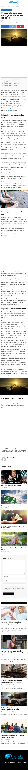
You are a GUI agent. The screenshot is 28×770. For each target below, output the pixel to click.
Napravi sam (4, 648)
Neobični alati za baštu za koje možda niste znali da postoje (11, 681)
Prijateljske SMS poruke (7, 9)
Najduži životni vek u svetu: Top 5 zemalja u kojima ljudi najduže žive (7, 450)
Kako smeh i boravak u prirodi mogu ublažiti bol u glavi (13, 736)
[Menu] (2, 2)
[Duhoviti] (14, 2)
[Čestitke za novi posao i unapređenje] (14, 477)
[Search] (26, 2)
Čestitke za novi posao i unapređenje (11, 485)
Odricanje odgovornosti (8, 762)
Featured (4, 677)
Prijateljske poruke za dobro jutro (10, 81)
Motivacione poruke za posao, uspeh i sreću (13, 506)
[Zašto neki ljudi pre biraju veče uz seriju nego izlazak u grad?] (14, 699)
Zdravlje (4, 619)
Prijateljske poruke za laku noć (10, 85)
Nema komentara (12, 22)
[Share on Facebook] (5, 26)
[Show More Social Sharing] (25, 26)
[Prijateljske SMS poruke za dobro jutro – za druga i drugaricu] (14, 517)
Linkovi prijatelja (21, 762)
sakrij (16, 79)
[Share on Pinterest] (20, 26)
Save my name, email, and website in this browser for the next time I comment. (13, 589)
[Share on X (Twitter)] (12, 26)
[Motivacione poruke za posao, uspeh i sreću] (14, 497)
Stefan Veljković (8, 21)
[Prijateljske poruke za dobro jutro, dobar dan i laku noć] (14, 37)
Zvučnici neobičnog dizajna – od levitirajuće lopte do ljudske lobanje (20, 450)
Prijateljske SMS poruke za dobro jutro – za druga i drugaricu (12, 526)
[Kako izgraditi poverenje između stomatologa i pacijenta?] (14, 613)
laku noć (10, 110)
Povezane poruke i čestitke (9, 87)
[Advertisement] (14, 62)
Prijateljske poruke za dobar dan (10, 83)
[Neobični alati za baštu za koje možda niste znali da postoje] (14, 671)
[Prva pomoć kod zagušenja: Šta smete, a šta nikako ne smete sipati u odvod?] (14, 642)
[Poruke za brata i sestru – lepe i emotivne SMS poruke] (14, 539)
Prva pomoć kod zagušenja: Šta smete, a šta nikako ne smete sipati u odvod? (14, 653)
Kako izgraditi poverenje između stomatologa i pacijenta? (12, 623)
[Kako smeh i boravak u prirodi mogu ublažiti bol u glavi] (14, 726)
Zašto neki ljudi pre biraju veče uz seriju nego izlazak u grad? (12, 709)
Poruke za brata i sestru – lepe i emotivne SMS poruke (13, 548)
